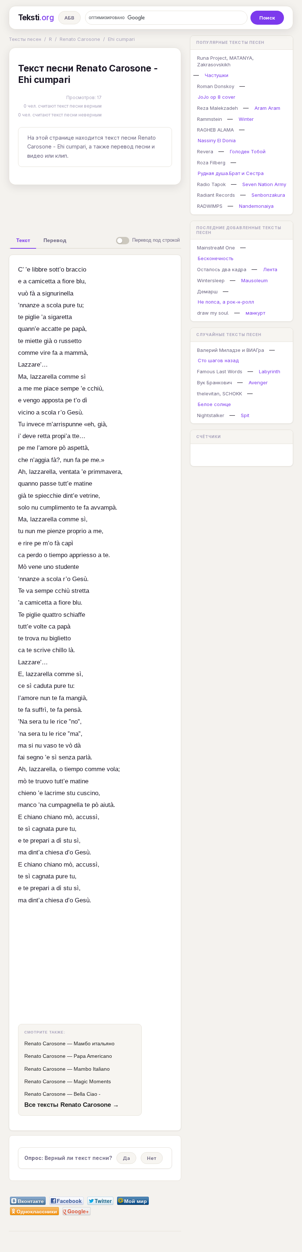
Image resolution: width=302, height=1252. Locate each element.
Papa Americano (93, 1056)
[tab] (23, 240)
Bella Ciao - (87, 1094)
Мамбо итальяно (94, 1043)
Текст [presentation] (23, 240)
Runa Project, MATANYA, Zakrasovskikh (225, 61)
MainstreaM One (216, 248)
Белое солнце (214, 404)
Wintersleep (211, 280)
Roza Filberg (211, 162)
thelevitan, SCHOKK (219, 393)
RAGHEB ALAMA (215, 130)
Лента (270, 269)
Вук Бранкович (214, 382)
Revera (205, 151)
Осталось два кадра (221, 269)
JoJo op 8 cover (216, 97)
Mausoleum (254, 280)
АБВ (69, 18)
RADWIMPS (209, 206)
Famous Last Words (219, 371)
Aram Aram (267, 108)
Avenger (258, 382)
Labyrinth (269, 371)
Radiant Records (216, 195)
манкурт (255, 313)
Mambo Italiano (92, 1069)
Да (126, 1158)
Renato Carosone (80, 39)
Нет (152, 1158)
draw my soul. (213, 313)
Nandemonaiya (256, 206)
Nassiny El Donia (217, 140)
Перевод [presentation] (54, 240)
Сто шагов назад (218, 360)
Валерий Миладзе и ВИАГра (230, 350)
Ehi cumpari (121, 39)
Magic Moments (92, 1081)
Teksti (36, 17)
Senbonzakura (268, 195)
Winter (246, 119)
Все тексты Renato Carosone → (71, 1104)
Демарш (207, 291)
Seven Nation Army (264, 184)
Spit (245, 415)
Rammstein (209, 119)
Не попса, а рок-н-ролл (226, 302)
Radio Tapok (211, 184)
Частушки (216, 75)
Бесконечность (215, 258)
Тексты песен (25, 39)
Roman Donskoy (215, 86)
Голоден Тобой (248, 151)
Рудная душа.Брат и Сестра (231, 173)
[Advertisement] (125, 207)
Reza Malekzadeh (217, 108)
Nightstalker (210, 415)
